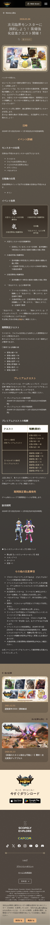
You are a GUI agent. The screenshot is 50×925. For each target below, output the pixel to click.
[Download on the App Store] (16, 800)
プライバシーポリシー (25, 866)
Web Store (34, 4)
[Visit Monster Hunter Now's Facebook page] (19, 845)
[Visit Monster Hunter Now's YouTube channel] (30, 845)
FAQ (20, 319)
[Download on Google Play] (32, 800)
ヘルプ (25, 860)
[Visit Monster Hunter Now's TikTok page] (7, 845)
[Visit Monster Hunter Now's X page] (13, 845)
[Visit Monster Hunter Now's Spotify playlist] (36, 845)
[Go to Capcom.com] (25, 838)
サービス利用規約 (25, 873)
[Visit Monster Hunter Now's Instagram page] (25, 845)
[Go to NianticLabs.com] (25, 826)
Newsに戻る (11, 13)
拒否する (19, 920)
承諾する (31, 920)
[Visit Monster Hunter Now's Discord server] (42, 845)
